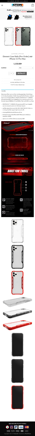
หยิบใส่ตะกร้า (21, 73)
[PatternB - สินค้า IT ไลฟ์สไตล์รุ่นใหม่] (17, 5)
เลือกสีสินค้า (4, 67)
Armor (16, 84)
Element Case (21, 84)
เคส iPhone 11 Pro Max (17, 53)
